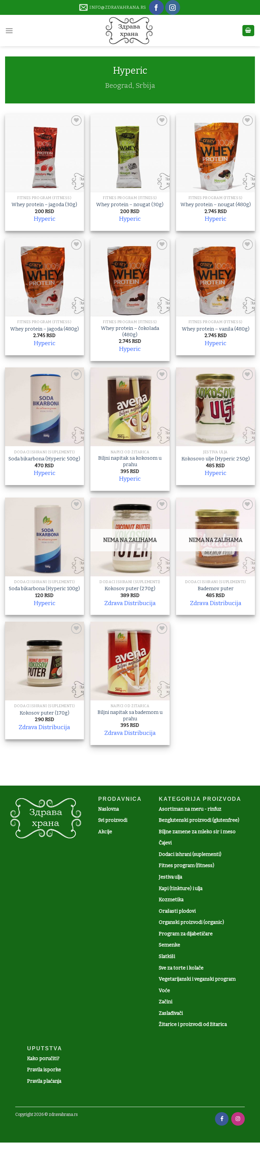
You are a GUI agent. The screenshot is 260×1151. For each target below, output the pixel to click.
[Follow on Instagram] (172, 7)
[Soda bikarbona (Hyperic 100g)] (44, 537)
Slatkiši (167, 956)
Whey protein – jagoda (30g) (44, 205)
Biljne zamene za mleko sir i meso (197, 832)
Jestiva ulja (170, 877)
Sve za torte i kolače (181, 968)
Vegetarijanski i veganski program (197, 979)
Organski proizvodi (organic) (191, 922)
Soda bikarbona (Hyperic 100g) (44, 589)
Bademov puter (216, 589)
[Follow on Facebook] (156, 7)
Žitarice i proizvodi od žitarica (193, 1024)
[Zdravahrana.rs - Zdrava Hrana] (129, 31)
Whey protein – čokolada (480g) (130, 332)
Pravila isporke (44, 1070)
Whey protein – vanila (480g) (216, 329)
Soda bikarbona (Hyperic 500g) (44, 459)
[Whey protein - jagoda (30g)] (44, 153)
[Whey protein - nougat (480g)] (215, 153)
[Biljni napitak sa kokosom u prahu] (129, 406)
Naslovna (108, 809)
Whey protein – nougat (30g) (130, 205)
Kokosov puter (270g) (130, 589)
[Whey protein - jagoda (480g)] (44, 277)
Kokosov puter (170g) (44, 713)
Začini (165, 1002)
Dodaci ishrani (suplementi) (190, 854)
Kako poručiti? (43, 1058)
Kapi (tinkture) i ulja (180, 888)
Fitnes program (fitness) (186, 865)
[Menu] (9, 30)
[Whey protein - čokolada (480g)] (129, 277)
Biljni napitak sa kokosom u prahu (129, 461)
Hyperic (45, 218)
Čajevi (165, 843)
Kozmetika (171, 900)
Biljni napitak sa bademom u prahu (130, 716)
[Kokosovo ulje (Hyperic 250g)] (215, 406)
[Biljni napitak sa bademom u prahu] (129, 661)
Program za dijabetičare (186, 934)
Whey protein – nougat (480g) (215, 205)
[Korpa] (248, 30)
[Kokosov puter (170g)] (44, 661)
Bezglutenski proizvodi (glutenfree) (199, 820)
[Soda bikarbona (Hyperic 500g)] (44, 406)
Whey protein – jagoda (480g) (44, 329)
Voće (164, 990)
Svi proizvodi (112, 820)
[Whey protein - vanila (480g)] (215, 277)
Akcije (105, 832)
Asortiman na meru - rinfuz (190, 809)
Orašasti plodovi (177, 911)
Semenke (169, 945)
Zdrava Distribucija (130, 603)
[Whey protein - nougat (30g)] (129, 153)
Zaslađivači (171, 1013)
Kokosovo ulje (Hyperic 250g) (215, 459)
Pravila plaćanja (44, 1081)
